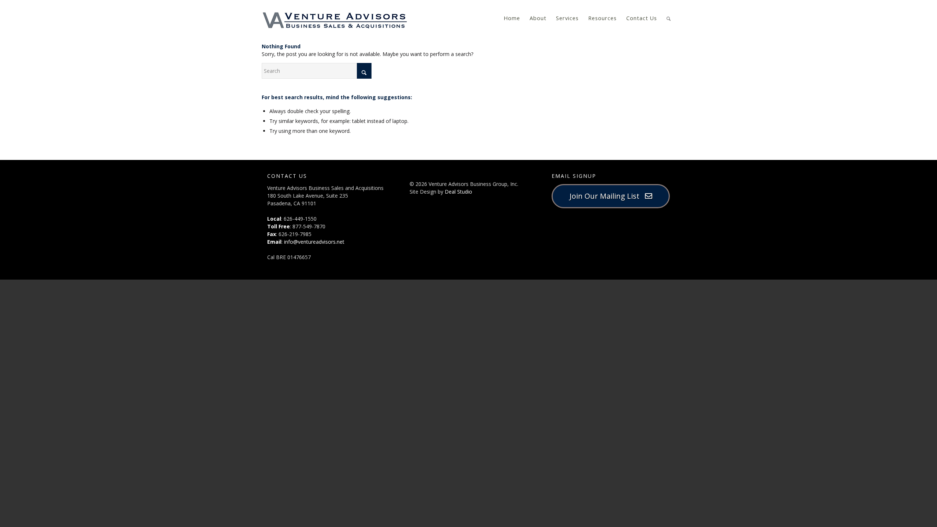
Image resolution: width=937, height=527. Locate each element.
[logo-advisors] (335, 18)
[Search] (668, 18)
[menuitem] (512, 18)
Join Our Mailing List (607, 196)
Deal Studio (458, 191)
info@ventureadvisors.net (314, 241)
